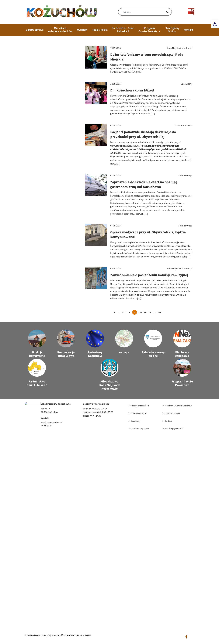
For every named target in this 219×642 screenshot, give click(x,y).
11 (145, 312)
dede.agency (75, 635)
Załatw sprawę (35, 29)
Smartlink (87, 635)
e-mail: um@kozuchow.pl (51, 422)
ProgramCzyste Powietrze (149, 29)
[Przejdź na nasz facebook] (186, 637)
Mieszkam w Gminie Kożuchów (60, 29)
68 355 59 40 (46, 425)
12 (149, 312)
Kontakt (188, 29)
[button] (215, 24)
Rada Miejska (100, 29)
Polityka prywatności (174, 428)
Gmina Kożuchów (38, 635)
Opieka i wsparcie (138, 413)
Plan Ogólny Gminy (171, 29)
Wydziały (82, 29)
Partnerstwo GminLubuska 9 (123, 29)
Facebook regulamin (140, 428)
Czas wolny (135, 421)
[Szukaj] (164, 12)
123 (159, 312)
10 (140, 312)
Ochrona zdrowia (172, 413)
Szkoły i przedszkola (140, 405)
